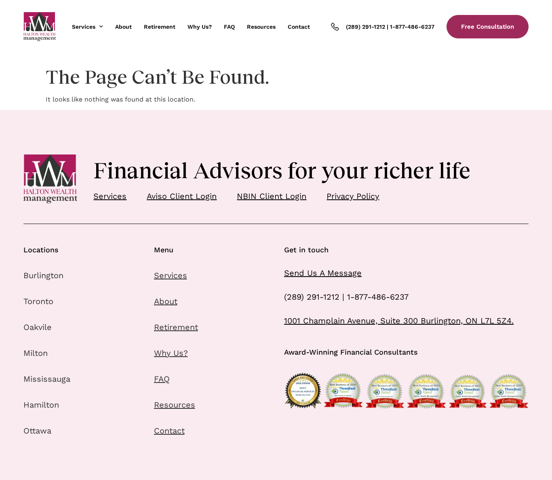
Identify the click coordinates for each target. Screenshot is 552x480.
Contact (299, 26)
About (123, 26)
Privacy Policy (353, 196)
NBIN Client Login (271, 196)
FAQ (229, 26)
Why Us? (200, 26)
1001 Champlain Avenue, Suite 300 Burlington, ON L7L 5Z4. (399, 321)
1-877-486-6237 (412, 26)
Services (83, 26)
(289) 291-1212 (365, 26)
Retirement (159, 26)
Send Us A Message (323, 273)
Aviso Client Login (182, 196)
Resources (261, 26)
